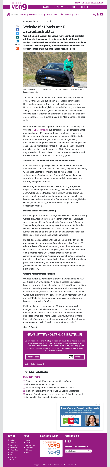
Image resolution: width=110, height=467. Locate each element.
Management (36, 14)
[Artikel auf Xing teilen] (17, 38)
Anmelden (79, 357)
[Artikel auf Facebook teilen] (17, 30)
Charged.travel (41, 130)
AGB (11, 452)
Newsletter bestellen (12, 458)
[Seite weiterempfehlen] (17, 49)
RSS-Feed (12, 455)
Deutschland (42, 371)
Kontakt (12, 440)
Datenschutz (13, 450)
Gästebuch (65, 14)
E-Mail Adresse (32, 357)
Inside (14, 14)
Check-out (51, 14)
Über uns (12, 443)
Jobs (76, 14)
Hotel (31, 371)
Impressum (13, 445)
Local (23, 14)
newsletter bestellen (89, 2)
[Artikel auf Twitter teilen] (17, 34)
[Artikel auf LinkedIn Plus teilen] (17, 41)
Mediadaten (13, 447)
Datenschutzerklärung (33, 364)
